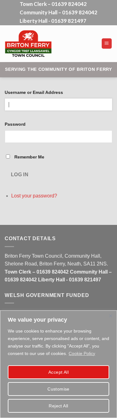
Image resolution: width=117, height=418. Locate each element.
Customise (58, 388)
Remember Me (29, 156)
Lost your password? (34, 195)
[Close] (110, 315)
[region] (58, 364)
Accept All (58, 372)
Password (15, 124)
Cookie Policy (82, 353)
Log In (20, 174)
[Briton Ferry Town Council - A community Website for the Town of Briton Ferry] (50, 43)
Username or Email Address (34, 92)
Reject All (58, 405)
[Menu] (107, 43)
